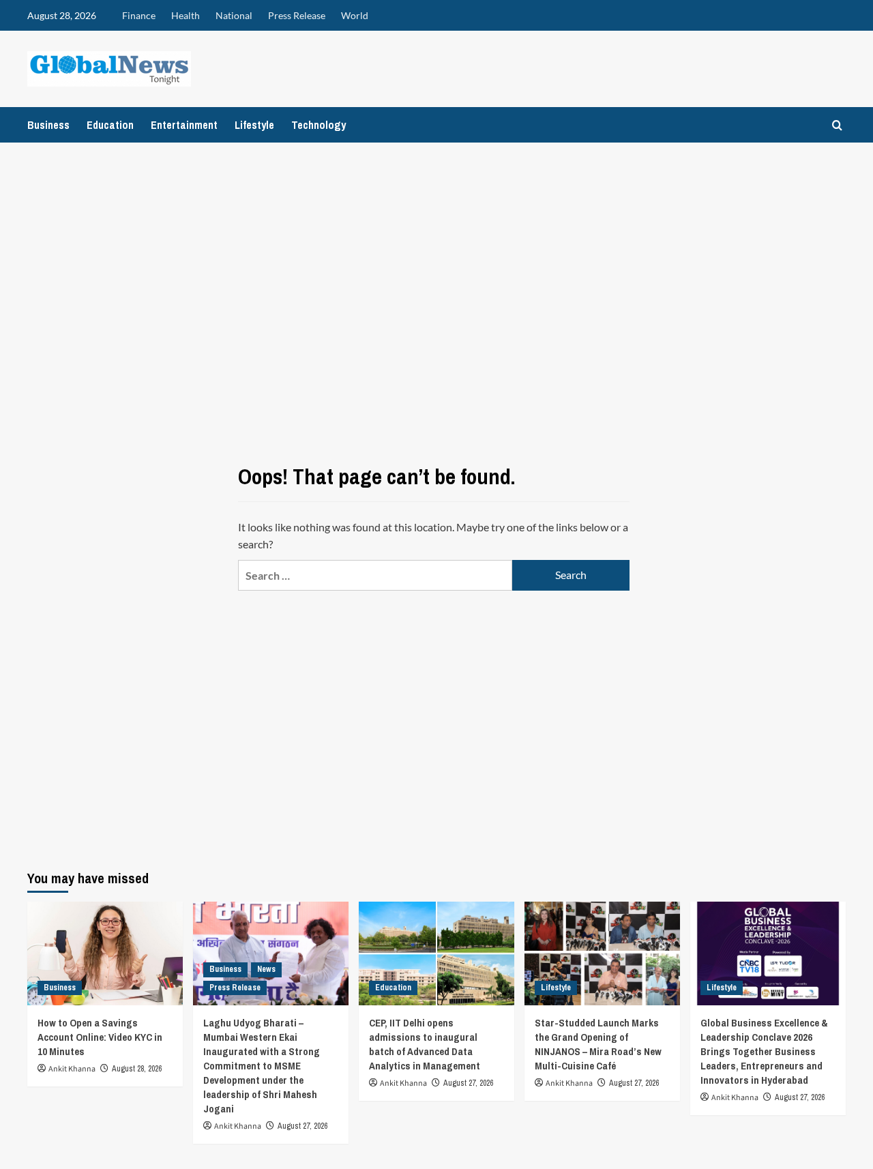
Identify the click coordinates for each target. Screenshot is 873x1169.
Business (48, 124)
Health (185, 15)
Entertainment (184, 124)
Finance (139, 15)
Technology (318, 124)
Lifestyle (254, 124)
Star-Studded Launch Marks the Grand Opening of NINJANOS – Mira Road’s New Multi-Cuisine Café (598, 1044)
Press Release (296, 15)
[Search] (837, 125)
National (234, 15)
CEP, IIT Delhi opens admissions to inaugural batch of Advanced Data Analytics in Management (424, 1044)
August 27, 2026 (302, 1126)
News (266, 969)
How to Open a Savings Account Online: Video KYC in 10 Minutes (100, 1037)
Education (110, 124)
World (354, 15)
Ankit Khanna (71, 1069)
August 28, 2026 (137, 1068)
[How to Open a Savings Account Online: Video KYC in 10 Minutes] (105, 953)
